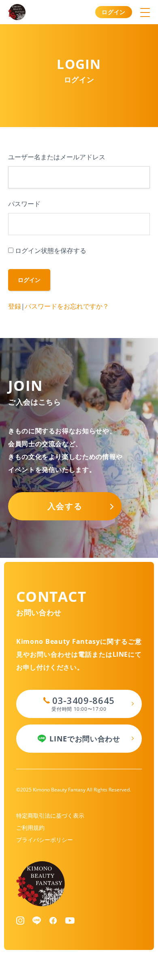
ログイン (114, 12)
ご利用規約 (30, 827)
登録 (14, 306)
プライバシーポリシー (44, 839)
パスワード (24, 203)
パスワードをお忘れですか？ (67, 306)
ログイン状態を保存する (50, 250)
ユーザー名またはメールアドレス (56, 156)
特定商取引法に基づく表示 (50, 815)
